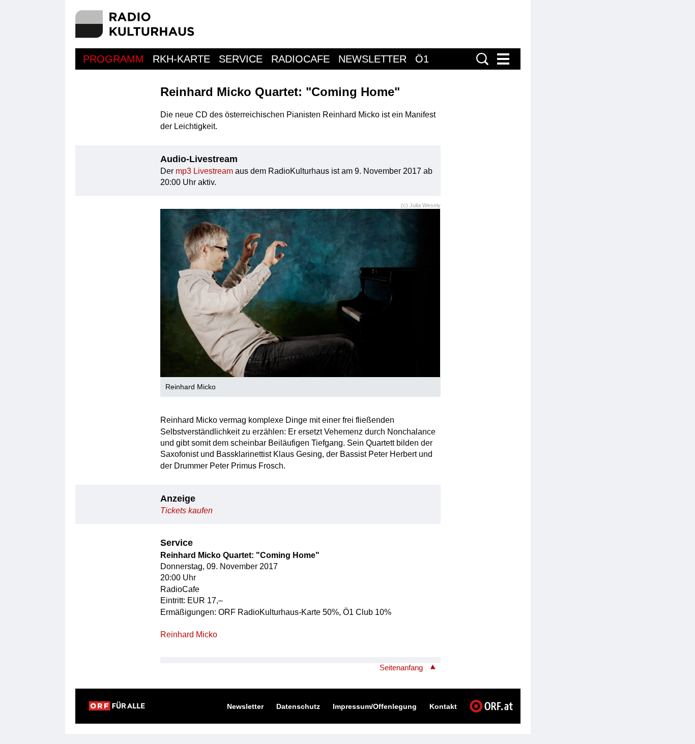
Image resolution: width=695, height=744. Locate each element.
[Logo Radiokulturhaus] (135, 24)
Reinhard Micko (188, 634)
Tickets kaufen (186, 510)
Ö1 (422, 59)
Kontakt (443, 706)
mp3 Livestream (204, 171)
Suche (482, 59)
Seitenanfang (401, 667)
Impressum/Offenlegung (375, 706)
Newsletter (372, 59)
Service (241, 59)
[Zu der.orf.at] (117, 705)
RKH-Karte (181, 59)
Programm (113, 59)
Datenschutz (298, 706)
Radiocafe (300, 59)
